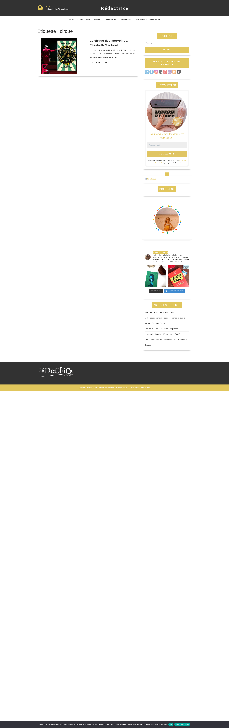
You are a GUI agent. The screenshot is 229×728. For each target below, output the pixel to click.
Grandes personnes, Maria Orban (159, 312)
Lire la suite (97, 62)
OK (171, 724)
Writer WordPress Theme (91, 388)
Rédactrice (115, 8)
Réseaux (98, 19)
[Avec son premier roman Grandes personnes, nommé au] (155, 276)
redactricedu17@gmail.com (58, 9)
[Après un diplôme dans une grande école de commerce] (178, 276)
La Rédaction (84, 19)
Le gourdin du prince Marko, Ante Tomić (162, 334)
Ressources (154, 19)
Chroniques (125, 19)
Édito (71, 19)
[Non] (226, 724)
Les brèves (140, 19)
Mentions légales (182, 724)
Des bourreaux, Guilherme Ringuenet (161, 329)
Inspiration (111, 19)
